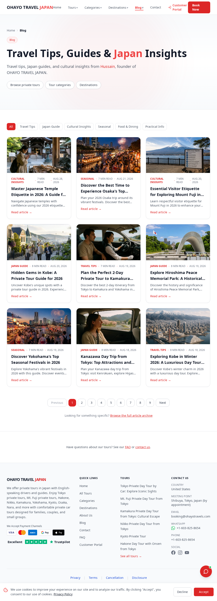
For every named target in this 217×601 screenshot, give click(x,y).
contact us (142, 447)
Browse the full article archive (131, 415)
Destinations (118, 7)
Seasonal (104, 127)
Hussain (107, 66)
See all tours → (131, 556)
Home (57, 7)
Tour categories (60, 85)
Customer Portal (179, 7)
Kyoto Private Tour (133, 536)
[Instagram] (180, 552)
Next (162, 403)
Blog (139, 7)
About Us (85, 515)
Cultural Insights (79, 127)
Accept (204, 592)
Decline (182, 592)
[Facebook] (173, 552)
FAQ (128, 447)
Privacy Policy (63, 594)
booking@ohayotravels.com (190, 516)
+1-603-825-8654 (188, 528)
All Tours (85, 493)
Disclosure (139, 578)
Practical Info (154, 127)
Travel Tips (27, 127)
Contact (155, 7)
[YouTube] (187, 552)
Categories (93, 7)
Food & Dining (128, 127)
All (11, 127)
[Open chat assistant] (206, 571)
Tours (73, 7)
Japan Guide (51, 127)
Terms (93, 578)
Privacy (75, 578)
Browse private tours (25, 85)
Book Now (196, 7)
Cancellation (115, 578)
